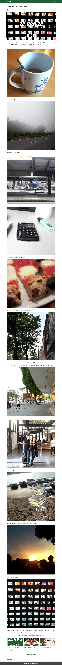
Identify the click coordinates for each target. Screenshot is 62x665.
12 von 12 (13, 650)
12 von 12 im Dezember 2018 (46, 647)
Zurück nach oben (52, 659)
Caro (40, 635)
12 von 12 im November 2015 (29, 647)
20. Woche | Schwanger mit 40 (13, 647)
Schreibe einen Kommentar (31, 654)
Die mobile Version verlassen (31, 663)
